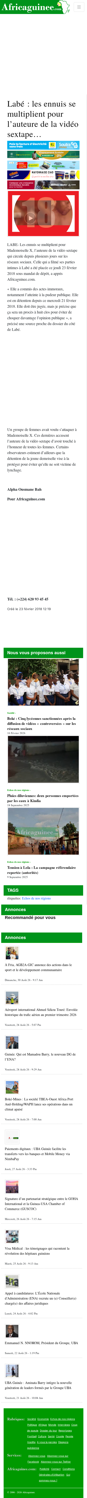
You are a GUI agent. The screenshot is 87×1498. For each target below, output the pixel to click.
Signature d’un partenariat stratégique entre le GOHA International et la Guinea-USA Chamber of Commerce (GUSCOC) (41, 1203)
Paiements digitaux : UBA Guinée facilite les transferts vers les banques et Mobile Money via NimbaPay (37, 1153)
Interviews (64, 1424)
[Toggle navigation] (79, 7)
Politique (32, 1424)
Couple (60, 1436)
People (69, 1436)
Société (31, 1418)
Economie (43, 1418)
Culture (42, 1436)
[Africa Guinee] (35, 7)
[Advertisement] (43, 47)
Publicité (44, 1468)
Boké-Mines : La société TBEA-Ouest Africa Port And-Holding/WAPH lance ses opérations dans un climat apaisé (39, 1104)
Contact (56, 1468)
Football (31, 1436)
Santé (51, 1436)
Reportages (65, 1430)
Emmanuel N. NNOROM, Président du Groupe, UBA (41, 1343)
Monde (52, 1424)
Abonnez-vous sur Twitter (56, 1461)
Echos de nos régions (36, 898)
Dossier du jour (48, 1430)
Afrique (42, 1424)
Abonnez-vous (36, 1455)
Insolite (31, 1442)
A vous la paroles (47, 1442)
